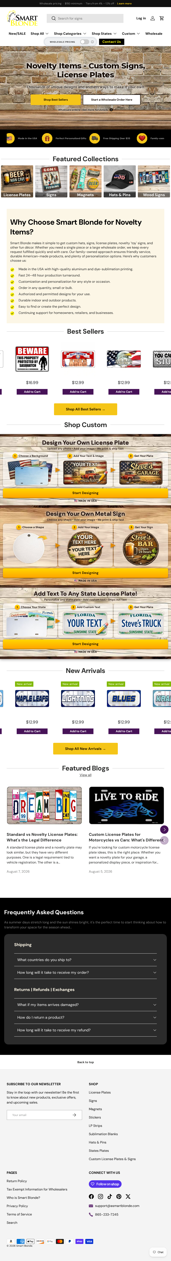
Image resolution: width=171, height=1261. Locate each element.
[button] (161, 18)
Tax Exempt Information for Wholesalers (37, 1189)
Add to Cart (39, 392)
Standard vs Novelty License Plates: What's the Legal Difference (42, 837)
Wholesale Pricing (62, 42)
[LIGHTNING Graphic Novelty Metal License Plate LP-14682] (39, 698)
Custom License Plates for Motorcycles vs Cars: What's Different (126, 837)
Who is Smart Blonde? (23, 1197)
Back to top (85, 1062)
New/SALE (17, 33)
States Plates (99, 1150)
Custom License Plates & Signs (112, 1159)
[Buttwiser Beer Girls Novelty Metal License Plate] (39, 359)
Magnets (95, 1109)
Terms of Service (19, 1214)
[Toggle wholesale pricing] (84, 41)
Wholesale (153, 33)
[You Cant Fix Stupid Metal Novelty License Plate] (131, 359)
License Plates (100, 1092)
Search (12, 1222)
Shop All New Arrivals (85, 748)
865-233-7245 (106, 1214)
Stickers (95, 1117)
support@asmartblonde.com (117, 1206)
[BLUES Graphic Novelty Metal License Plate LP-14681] (85, 698)
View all (86, 775)
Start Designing (85, 493)
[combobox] (85, 18)
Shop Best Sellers (56, 100)
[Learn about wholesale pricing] (92, 41)
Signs (93, 1101)
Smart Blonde (24, 1245)
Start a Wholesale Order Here (111, 100)
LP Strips (95, 1126)
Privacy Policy (17, 1206)
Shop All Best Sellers (85, 409)
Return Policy (17, 1181)
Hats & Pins (97, 1142)
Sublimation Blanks (103, 1134)
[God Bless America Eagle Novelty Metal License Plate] (85, 359)
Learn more (124, 3)
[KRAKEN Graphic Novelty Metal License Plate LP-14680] (131, 698)
